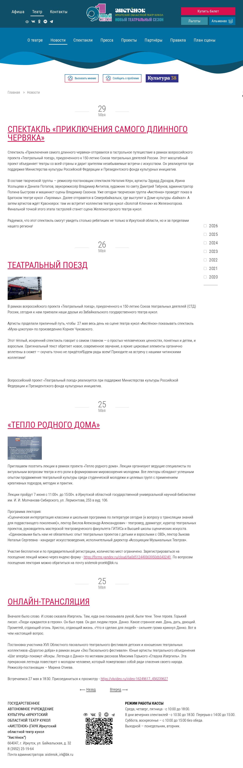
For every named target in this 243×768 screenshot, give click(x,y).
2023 (213, 251)
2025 (213, 234)
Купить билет (208, 11)
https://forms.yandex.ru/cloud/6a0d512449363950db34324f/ (127, 557)
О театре (35, 40)
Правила (178, 40)
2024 (213, 242)
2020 (213, 277)
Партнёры (153, 40)
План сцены (204, 40)
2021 (213, 268)
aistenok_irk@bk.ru (59, 754)
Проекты (129, 40)
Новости (58, 40)
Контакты (58, 11)
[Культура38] (162, 78)
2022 (213, 259)
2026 (213, 225)
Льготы (194, 21)
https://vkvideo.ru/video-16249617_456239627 (134, 679)
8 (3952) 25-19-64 (21, 749)
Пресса (107, 40)
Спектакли (83, 40)
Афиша (18, 11)
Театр (37, 11)
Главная (14, 92)
